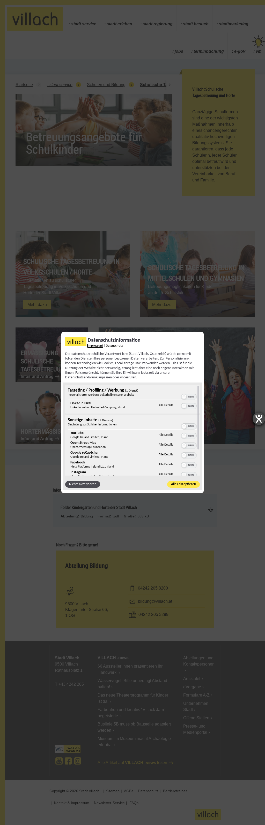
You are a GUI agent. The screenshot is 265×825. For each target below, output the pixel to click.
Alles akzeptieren (183, 484)
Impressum (95, 345)
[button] (184, 396)
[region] (132, 430)
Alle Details (166, 405)
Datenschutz (114, 345)
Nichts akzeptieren (82, 484)
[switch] (188, 396)
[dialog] (132, 412)
